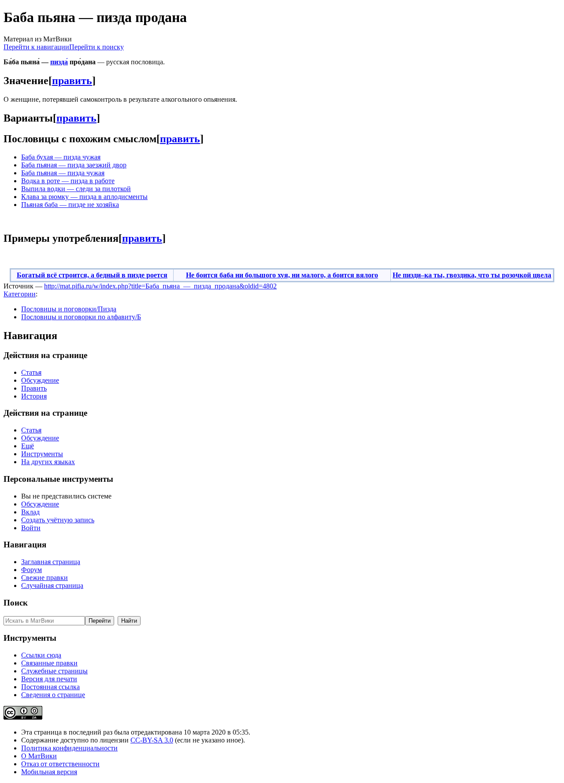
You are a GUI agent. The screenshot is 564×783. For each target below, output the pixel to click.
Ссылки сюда (41, 655)
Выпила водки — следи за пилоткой (76, 188)
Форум (31, 569)
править (72, 80)
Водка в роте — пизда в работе (68, 181)
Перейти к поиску (96, 47)
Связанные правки (49, 663)
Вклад (30, 512)
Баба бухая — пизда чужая (60, 157)
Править (34, 388)
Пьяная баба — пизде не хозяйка (70, 204)
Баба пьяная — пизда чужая (62, 173)
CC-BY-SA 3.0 (151, 740)
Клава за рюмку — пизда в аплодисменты (84, 196)
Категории (20, 294)
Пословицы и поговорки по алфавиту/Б (81, 317)
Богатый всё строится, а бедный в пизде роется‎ (92, 275)
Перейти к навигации (36, 47)
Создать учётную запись (57, 520)
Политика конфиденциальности (69, 748)
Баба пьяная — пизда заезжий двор (73, 165)
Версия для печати (49, 679)
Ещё (27, 446)
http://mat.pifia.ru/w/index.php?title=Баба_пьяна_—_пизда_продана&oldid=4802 (160, 286)
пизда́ (59, 62)
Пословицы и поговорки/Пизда (68, 309)
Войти (31, 528)
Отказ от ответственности (60, 764)
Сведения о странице (53, 694)
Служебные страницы (54, 671)
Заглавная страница (50, 561)
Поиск (16, 602)
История (34, 396)
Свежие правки (44, 577)
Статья (31, 372)
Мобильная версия (49, 772)
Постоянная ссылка (50, 687)
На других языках (48, 461)
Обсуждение (40, 380)
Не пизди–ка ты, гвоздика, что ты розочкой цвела (472, 275)
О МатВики (39, 756)
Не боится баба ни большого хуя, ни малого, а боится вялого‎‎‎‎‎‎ (282, 275)
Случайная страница (52, 585)
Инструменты (42, 454)
